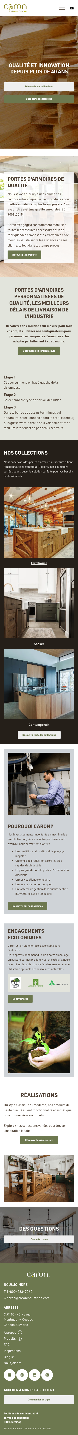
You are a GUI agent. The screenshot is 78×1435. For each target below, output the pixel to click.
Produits (10, 1338)
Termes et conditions (16, 1417)
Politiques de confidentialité (21, 1413)
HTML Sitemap (12, 1421)
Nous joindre (12, 1363)
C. (27, 1298)
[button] (62, 8)
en (72, 8)
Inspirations (12, 1351)
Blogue (9, 1357)
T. (18, 1291)
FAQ (6, 1344)
